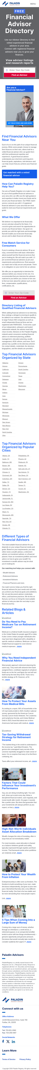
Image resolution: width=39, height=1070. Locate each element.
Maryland (5, 406)
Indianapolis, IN (7, 495)
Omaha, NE (6, 525)
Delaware (5, 379)
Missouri (5, 419)
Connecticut (6, 376)
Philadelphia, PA (23, 455)
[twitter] (8, 1042)
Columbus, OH (7, 479)
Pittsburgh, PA (23, 462)
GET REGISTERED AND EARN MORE (20, 123)
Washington (22, 386)
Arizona (4, 366)
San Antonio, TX (23, 472)
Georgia (5, 386)
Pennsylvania (22, 366)
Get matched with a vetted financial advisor (16, 174)
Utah (20, 379)
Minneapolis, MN (7, 515)
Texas (20, 376)
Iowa (4, 396)
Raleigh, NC (22, 465)
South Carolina (23, 369)
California (5, 369)
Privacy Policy (25, 1059)
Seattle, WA (22, 482)
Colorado (5, 373)
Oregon (20, 363)
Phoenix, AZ (22, 459)
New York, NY (6, 521)
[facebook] (3, 1042)
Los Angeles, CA (7, 508)
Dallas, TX (5, 482)
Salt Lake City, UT (24, 469)
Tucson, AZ (22, 489)
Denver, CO (6, 489)
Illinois (4, 389)
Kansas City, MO (7, 502)
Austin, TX (5, 459)
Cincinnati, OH (7, 475)
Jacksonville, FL (7, 498)
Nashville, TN (6, 518)
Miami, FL (5, 512)
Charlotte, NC (6, 469)
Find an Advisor (19, 75)
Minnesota (5, 415)
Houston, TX (6, 492)
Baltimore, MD (7, 462)
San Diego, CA (23, 475)
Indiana (4, 392)
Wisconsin (21, 389)
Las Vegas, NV (7, 505)
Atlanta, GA (6, 455)
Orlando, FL (6, 528)
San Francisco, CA (24, 479)
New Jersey (6, 422)
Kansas (4, 399)
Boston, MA (6, 465)
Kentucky (5, 402)
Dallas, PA (5, 485)
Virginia (20, 382)
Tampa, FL (21, 485)
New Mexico (6, 425)
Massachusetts (7, 409)
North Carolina (7, 432)
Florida (4, 382)
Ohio (4, 435)
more (19, 646)
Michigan (5, 412)
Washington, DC (23, 492)
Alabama (5, 363)
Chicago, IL (6, 472)
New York (5, 429)
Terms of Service (8, 1059)
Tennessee (22, 373)
